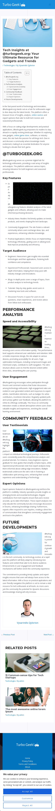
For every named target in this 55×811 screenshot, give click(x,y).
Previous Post (8, 634)
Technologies (9, 65)
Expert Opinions (14, 97)
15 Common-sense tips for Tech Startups (24, 676)
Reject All (27, 805)
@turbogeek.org (12, 77)
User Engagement (15, 89)
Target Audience (15, 82)
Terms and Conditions (27, 764)
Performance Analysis (14, 84)
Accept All (27, 791)
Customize (27, 798)
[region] (27, 790)
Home (27, 758)
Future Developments (14, 99)
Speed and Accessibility (17, 87)
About (27, 767)
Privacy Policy (27, 761)
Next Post (49, 634)
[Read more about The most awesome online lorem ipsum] (27, 696)
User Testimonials (15, 94)
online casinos (37, 115)
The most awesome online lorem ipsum (25, 710)
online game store (21, 135)
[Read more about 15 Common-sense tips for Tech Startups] (27, 662)
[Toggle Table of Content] (26, 73)
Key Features (13, 79)
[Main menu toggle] (50, 4)
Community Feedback (14, 92)
